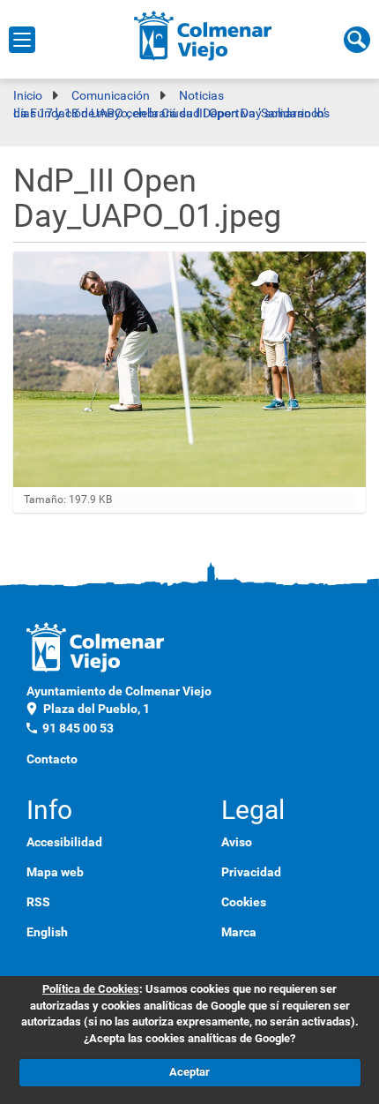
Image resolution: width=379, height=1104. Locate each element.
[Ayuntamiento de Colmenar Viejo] (203, 35)
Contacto (52, 759)
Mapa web (55, 872)
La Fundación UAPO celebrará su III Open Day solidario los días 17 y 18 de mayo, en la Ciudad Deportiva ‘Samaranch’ (171, 113)
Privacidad (251, 872)
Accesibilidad (64, 842)
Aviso (236, 842)
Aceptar (189, 1071)
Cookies (243, 902)
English (47, 932)
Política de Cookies (90, 988)
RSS (38, 902)
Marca (238, 932)
